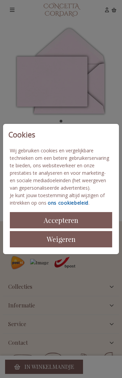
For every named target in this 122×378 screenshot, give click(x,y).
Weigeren (61, 239)
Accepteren (61, 220)
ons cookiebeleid (68, 203)
